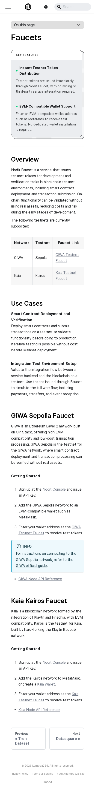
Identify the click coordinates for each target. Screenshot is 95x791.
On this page (24, 25)
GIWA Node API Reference (40, 579)
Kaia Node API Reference (39, 710)
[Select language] (46, 7)
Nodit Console (54, 489)
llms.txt (47, 782)
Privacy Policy (19, 773)
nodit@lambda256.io (70, 773)
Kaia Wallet (46, 684)
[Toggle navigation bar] (8, 7)
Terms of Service (42, 773)
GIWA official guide (31, 565)
